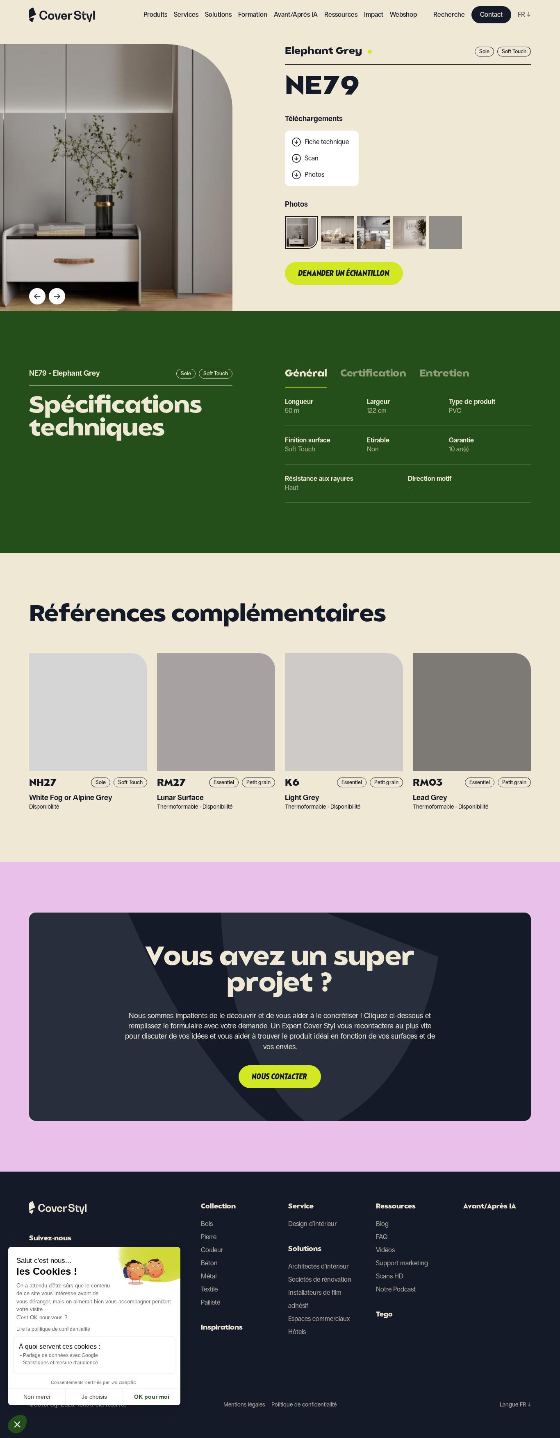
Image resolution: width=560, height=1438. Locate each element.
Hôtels (297, 1332)
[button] (17, 1424)
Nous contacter (279, 1077)
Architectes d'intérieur (318, 1266)
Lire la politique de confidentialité (53, 1329)
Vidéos (385, 1250)
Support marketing (402, 1263)
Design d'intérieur (312, 1224)
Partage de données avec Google (60, 1355)
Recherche (449, 14)
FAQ (382, 1237)
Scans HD (389, 1276)
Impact (373, 14)
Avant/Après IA (296, 14)
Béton (209, 1263)
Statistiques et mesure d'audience (60, 1363)
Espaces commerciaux (319, 1319)
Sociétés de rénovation (319, 1279)
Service (301, 1207)
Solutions (304, 1249)
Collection (218, 1207)
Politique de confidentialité (304, 1404)
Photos (314, 174)
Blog (382, 1224)
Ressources (396, 1207)
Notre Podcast (396, 1289)
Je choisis (94, 1396)
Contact (491, 14)
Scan (312, 158)
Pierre (208, 1237)
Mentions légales (244, 1404)
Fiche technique (327, 142)
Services (186, 14)
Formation (252, 14)
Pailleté (210, 1302)
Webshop (403, 14)
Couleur (212, 1250)
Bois (207, 1224)
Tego (384, 1315)
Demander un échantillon (343, 274)
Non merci (36, 1396)
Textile (209, 1289)
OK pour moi (151, 1396)
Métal (208, 1276)
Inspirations (222, 1328)
